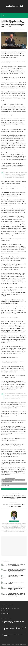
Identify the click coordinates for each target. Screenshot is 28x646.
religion (9, 481)
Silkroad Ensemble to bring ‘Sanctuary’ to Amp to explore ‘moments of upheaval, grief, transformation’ (17, 570)
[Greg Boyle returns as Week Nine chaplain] (4, 582)
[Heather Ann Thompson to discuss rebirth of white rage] (4, 577)
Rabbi (3, 481)
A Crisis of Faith (10, 478)
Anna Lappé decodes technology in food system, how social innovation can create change (16, 595)
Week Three (5, 485)
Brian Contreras (7, 28)
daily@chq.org (6, 613)
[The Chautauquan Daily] (14, 6)
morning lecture (20, 479)
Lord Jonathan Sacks (8, 479)
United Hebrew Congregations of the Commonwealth (12, 483)
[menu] (3, 15)
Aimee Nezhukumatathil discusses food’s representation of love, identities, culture (16, 588)
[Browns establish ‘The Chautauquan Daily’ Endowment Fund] (4, 565)
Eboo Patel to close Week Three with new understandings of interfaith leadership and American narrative (14, 497)
